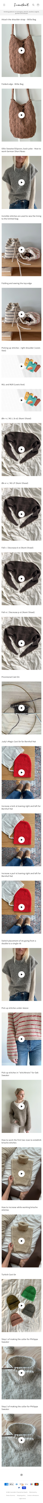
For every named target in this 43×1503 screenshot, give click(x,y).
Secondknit (13, 1492)
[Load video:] (21, 50)
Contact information (33, 1495)
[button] (4, 5)
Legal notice (22, 1498)
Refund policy (33, 1492)
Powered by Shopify (22, 1492)
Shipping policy (21, 1495)
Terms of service (10, 1495)
